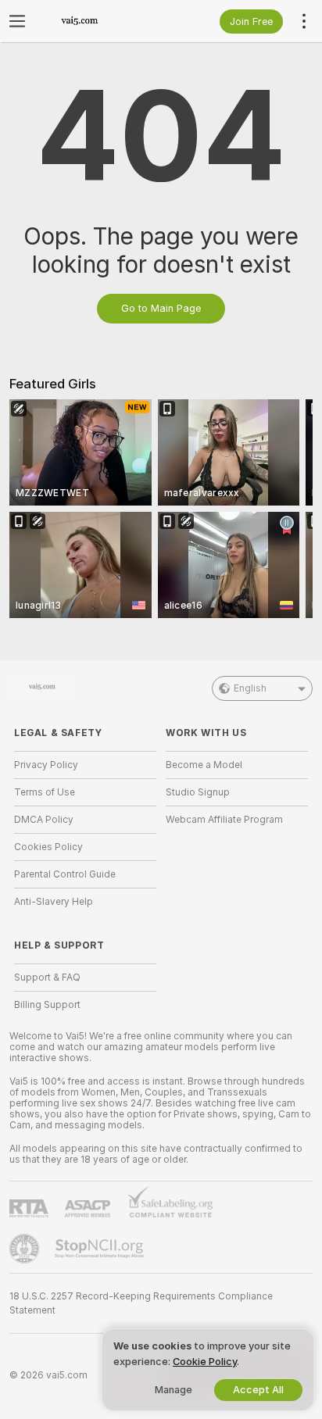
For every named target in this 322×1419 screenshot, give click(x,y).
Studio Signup (198, 792)
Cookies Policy (48, 847)
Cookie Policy (205, 1361)
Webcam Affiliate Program (224, 819)
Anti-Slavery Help (53, 901)
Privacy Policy (46, 765)
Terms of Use (44, 792)
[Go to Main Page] (97, 21)
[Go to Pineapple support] (25, 1249)
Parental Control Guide (65, 874)
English (250, 688)
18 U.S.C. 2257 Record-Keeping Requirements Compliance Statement (141, 1303)
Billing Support (47, 1004)
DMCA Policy (43, 819)
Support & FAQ (47, 977)
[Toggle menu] (17, 21)
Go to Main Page (161, 308)
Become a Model (204, 765)
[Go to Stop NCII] (101, 1248)
